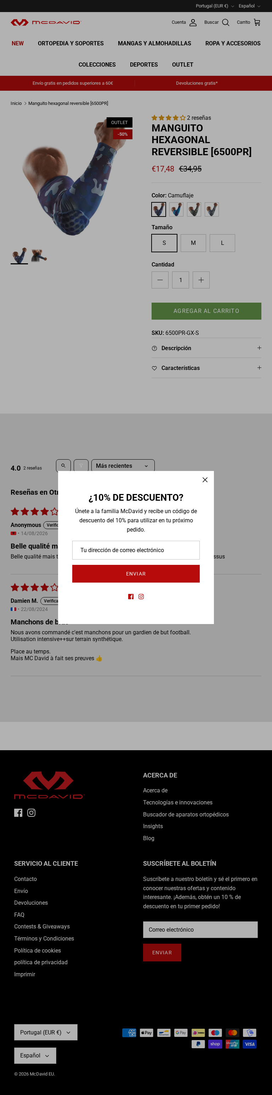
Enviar (136, 574)
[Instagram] (141, 596)
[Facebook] (131, 596)
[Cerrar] (205, 480)
